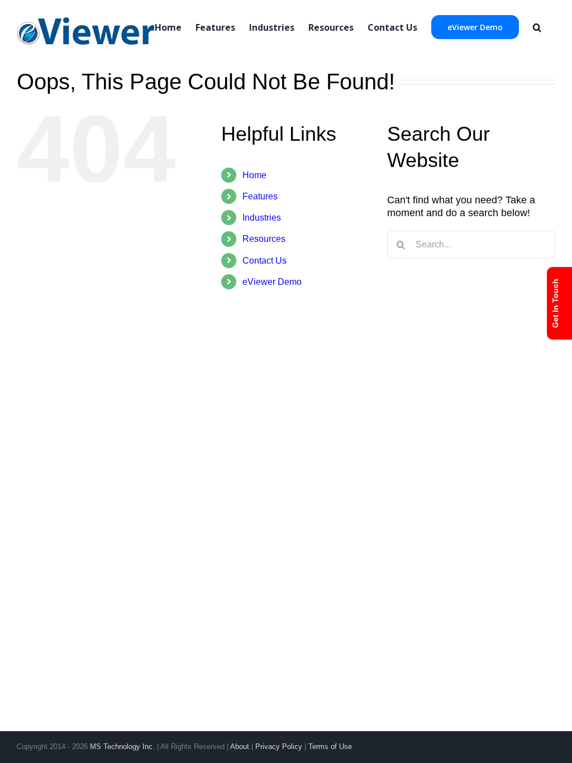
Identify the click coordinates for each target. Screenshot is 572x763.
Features (260, 196)
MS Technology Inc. (122, 746)
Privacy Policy (278, 746)
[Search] (537, 26)
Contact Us (264, 260)
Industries (261, 217)
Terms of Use (330, 746)
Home (254, 175)
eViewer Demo (272, 282)
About (239, 746)
